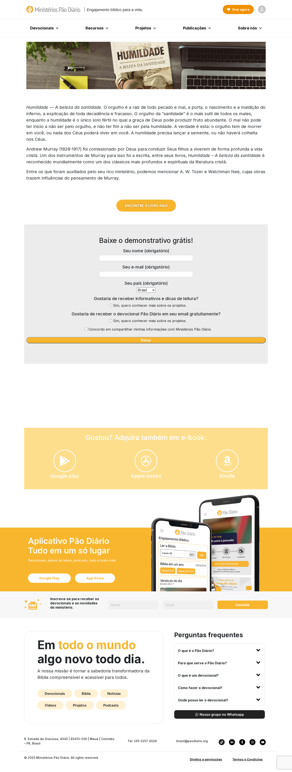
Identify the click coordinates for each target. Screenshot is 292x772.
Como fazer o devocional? (200, 688)
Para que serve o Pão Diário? (202, 663)
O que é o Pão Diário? (196, 651)
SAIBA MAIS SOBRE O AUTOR (146, 400)
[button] (219, 650)
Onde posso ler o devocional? (203, 700)
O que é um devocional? (198, 675)
